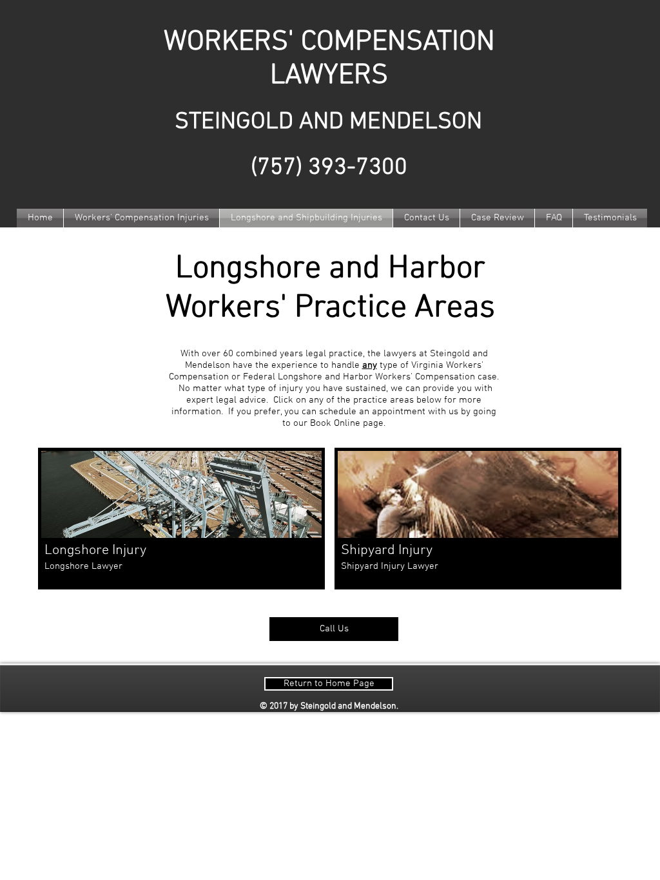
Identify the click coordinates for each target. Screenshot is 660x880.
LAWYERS (329, 76)
